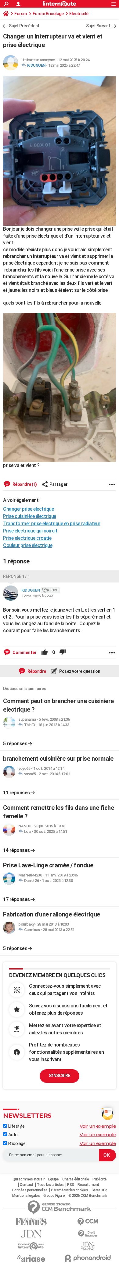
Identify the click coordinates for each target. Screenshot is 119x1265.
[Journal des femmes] (31, 1222)
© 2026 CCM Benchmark (87, 1195)
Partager (58, 484)
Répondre (36, 671)
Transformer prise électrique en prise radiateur (51, 523)
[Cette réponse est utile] (45, 652)
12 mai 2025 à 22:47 (64, 65)
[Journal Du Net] (31, 1234)
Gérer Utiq (99, 1190)
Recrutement (88, 1185)
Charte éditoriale (75, 1179)
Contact (27, 1185)
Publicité (99, 1179)
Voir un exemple (98, 1126)
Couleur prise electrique (27, 545)
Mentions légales (26, 1195)
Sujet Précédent (24, 25)
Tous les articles (50, 1185)
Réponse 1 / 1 (16, 576)
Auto (12, 1134)
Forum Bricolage (48, 13)
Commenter (24, 652)
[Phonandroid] (88, 1258)
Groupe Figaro (54, 1195)
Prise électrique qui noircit (30, 531)
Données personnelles (30, 1190)
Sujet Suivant (98, 25)
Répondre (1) (24, 484)
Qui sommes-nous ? (29, 1179)
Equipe (53, 1179)
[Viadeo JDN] (88, 1246)
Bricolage (16, 1143)
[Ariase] (31, 1258)
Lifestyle (15, 1126)
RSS (70, 1185)
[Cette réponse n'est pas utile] (63, 652)
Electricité (78, 13)
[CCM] (88, 1222)
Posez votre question (79, 671)
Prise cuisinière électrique (29, 516)
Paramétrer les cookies (69, 1190)
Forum (20, 13)
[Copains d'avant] (31, 1246)
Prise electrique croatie (27, 538)
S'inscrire (59, 1075)
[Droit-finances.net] (88, 1234)
